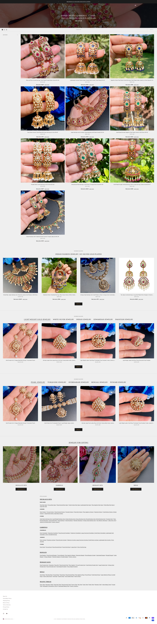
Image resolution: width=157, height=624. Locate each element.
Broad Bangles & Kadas (90, 555)
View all (78, 303)
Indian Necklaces (69, 520)
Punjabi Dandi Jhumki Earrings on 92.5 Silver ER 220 (42, 184)
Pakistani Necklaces (78, 520)
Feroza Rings (56, 574)
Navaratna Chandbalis (53, 533)
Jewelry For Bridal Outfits (45, 522)
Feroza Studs (49, 547)
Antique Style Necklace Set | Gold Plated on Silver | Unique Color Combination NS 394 (97, 295)
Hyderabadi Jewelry (79, 382)
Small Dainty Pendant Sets (92, 565)
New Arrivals (99, 7)
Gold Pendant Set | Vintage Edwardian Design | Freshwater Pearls (20, 360)
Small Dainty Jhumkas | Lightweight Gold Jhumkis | (100, 540)
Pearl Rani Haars (43, 505)
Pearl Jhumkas (43, 540)
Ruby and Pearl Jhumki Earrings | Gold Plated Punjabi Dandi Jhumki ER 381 (42, 80)
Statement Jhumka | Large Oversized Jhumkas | (78, 540)
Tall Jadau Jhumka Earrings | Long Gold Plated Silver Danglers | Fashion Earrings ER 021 (137, 295)
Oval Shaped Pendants (61, 566)
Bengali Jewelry (99, 382)
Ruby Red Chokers (78, 512)
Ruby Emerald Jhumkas (61, 540)
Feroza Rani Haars (52, 505)
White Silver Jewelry (89, 7)
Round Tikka (74, 584)
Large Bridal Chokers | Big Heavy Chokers (53, 513)
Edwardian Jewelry (103, 319)
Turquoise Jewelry (57, 382)
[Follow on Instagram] (3, 613)
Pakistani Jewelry (124, 319)
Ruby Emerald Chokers (60, 512)
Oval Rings (55, 576)
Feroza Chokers (50, 512)
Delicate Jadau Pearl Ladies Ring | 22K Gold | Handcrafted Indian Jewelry (59, 360)
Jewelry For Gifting (78, 443)
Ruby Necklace (61, 520)
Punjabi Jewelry (118, 382)
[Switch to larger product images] (2, 29)
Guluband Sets (109, 519)
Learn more (47, 84)
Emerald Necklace (53, 520)
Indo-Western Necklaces (102, 520)
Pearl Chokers (43, 512)
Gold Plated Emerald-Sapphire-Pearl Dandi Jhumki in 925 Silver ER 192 (132, 132)
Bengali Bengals (109, 555)
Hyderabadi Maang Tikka (63, 586)
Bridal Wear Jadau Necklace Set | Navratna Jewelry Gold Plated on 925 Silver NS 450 (20, 295)
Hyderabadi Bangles (100, 555)
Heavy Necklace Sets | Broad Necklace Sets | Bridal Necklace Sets (90, 519)
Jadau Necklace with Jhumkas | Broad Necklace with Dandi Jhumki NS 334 (87, 132)
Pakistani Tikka (98, 584)
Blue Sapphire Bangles (70, 555)
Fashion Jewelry (55, 522)
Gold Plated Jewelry (77, 7)
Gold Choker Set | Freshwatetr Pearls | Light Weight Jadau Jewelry (59, 423)
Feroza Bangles (61, 555)
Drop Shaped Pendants (72, 566)
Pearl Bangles (43, 555)
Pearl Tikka (42, 584)
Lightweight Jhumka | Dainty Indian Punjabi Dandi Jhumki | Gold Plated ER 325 (87, 80)
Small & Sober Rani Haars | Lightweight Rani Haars (80, 505)
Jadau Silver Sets (112, 520)
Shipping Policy (6, 600)
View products (21, 489)
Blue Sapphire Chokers (88, 512)
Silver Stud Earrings (81, 547)
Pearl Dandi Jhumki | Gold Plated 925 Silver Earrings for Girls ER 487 (42, 132)
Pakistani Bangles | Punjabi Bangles (60, 556)
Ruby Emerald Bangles (52, 555)
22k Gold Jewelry (67, 7)
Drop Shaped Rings (69, 576)
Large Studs (74, 547)
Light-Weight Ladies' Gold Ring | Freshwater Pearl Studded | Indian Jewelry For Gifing (97, 360)
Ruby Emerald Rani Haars (62, 505)
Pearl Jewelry (38, 382)
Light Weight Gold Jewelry (37, 319)
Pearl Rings (42, 574)
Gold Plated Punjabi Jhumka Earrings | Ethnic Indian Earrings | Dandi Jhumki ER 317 (132, 184)
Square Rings (61, 576)
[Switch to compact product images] (6, 29)
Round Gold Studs (66, 547)
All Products (58, 7)
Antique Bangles (48, 556)
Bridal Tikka (91, 584)
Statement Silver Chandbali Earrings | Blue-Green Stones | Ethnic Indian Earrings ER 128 (59, 295)
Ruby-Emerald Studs (57, 547)
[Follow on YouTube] (6, 613)
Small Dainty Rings (96, 574)
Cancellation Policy (7, 598)
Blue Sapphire (72, 565)
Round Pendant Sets (51, 566)
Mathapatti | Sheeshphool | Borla (50, 586)
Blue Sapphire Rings (80, 574)
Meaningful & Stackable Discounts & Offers (78, 1)
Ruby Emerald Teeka (66, 584)
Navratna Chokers (98, 512)
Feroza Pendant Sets (80, 565)
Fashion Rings (77, 576)
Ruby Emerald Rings (70, 574)
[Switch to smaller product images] (4, 29)
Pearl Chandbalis (43, 533)
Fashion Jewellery (74, 586)
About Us (5, 596)
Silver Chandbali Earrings (51, 534)
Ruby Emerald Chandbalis (64, 533)
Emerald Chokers (69, 512)
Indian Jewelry (83, 319)
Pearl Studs (42, 547)
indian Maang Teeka (106, 584)
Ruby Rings (62, 574)
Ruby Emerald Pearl (64, 565)
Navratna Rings (49, 574)
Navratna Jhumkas (51, 540)
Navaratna (51, 565)
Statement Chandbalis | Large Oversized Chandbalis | (83, 533)
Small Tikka (85, 584)
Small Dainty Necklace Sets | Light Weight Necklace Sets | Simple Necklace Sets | (58, 519)
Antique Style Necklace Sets (89, 520)
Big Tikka (80, 584)
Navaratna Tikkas (49, 584)
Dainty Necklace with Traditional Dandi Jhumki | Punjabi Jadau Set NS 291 (42, 236)
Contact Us (5, 609)
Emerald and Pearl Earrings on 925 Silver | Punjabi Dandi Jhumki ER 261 (87, 184)
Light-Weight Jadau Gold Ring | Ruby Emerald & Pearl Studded (136, 360)
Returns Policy (6, 602)
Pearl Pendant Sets (44, 565)
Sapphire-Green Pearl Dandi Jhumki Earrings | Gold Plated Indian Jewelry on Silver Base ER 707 (132, 80)
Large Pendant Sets (103, 565)
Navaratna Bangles (80, 555)
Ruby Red (56, 565)
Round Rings (88, 574)
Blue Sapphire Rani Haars (97, 505)
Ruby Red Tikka (57, 584)
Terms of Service (6, 604)
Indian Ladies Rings (47, 576)
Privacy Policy (6, 607)
